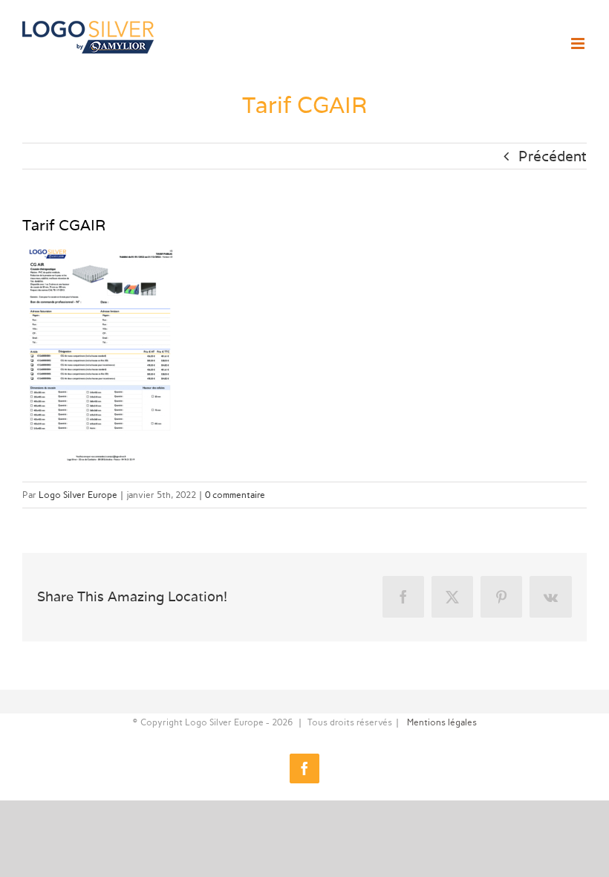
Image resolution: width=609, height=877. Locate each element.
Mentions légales (442, 722)
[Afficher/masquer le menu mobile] (579, 43)
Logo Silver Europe (78, 495)
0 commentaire (235, 495)
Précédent (552, 156)
